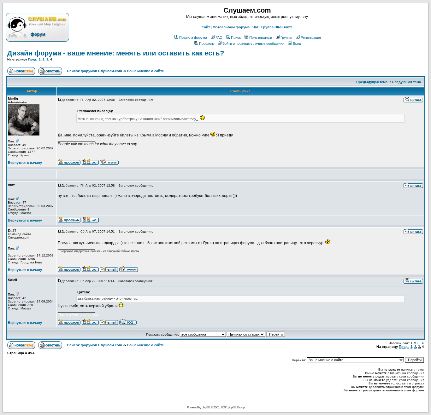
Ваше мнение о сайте (145, 71)
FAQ (219, 37)
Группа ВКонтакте (276, 27)
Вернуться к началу (25, 162)
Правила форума (193, 37)
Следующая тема (406, 82)
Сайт (206, 27)
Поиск (236, 37)
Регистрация (311, 37)
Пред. (32, 59)
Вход (297, 43)
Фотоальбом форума (231, 27)
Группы (286, 37)
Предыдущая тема (371, 82)
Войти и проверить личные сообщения (253, 43)
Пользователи (260, 37)
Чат (255, 27)
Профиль (206, 43)
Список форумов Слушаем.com (94, 71)
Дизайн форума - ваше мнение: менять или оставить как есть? (115, 53)
